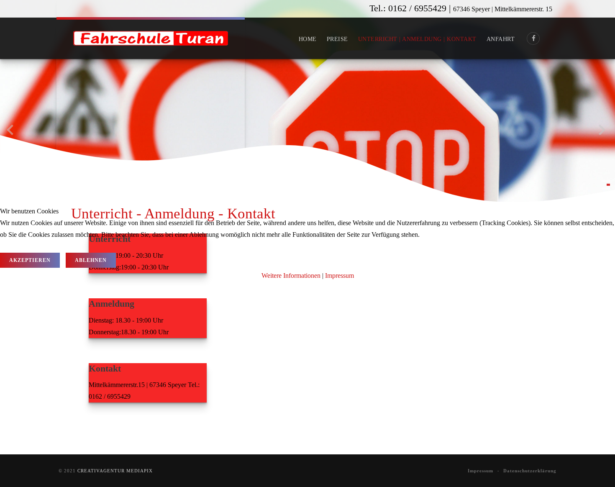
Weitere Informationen (290, 275)
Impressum (339, 275)
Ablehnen (91, 260)
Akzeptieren (30, 260)
